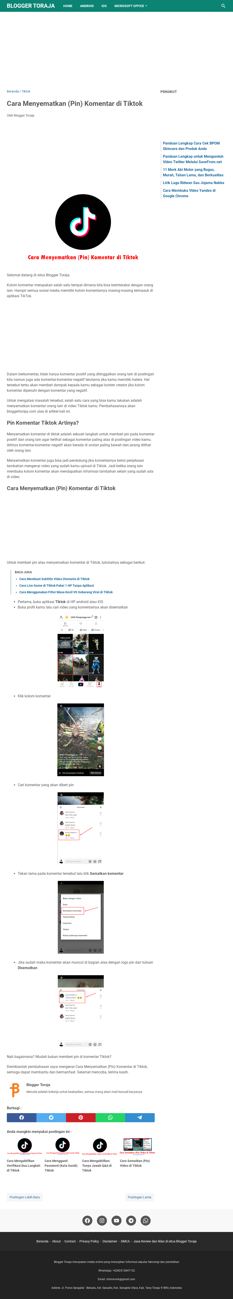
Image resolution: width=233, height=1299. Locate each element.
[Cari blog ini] (223, 6)
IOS (104, 6)
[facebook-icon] (87, 1221)
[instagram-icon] (102, 1221)
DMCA (125, 1241)
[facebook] (21, 1117)
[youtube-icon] (116, 1221)
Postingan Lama (139, 1197)
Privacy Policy (89, 1241)
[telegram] (140, 1117)
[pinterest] (81, 1117)
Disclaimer (110, 1241)
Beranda (42, 1241)
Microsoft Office (129, 6)
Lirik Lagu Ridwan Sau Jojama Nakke (193, 183)
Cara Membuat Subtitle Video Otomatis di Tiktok (54, 579)
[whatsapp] (110, 1117)
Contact (70, 1241)
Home (67, 6)
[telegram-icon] (131, 1221)
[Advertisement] (116, 50)
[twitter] (51, 1117)
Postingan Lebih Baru (25, 1197)
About (56, 1241)
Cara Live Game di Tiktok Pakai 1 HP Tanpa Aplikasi (56, 585)
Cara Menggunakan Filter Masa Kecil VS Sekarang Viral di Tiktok (66, 592)
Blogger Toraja (31, 5)
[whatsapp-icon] (146, 1221)
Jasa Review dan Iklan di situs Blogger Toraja (165, 1241)
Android (87, 6)
